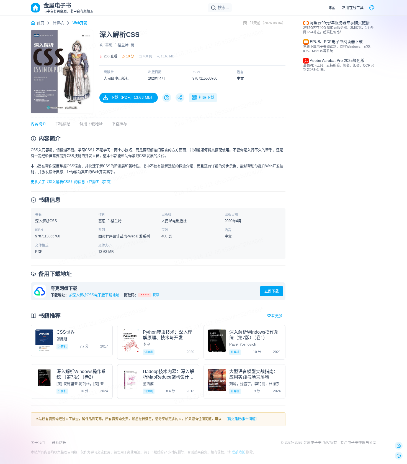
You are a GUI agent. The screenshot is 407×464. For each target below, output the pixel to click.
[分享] (180, 97)
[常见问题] (166, 97)
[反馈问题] (399, 456)
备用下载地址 (91, 123)
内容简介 (38, 123)
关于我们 (38, 442)
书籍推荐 (119, 123)
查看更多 (275, 315)
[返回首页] (399, 446)
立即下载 (271, 291)
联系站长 (59, 442)
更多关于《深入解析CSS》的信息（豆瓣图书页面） (72, 182)
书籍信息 (63, 123)
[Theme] (371, 7)
